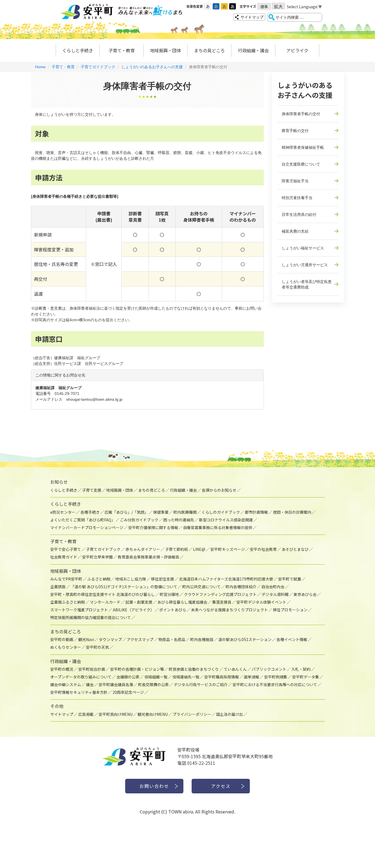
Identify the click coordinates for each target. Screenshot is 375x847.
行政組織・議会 (253, 50)
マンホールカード (105, 602)
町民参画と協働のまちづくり (194, 669)
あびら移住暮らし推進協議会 (182, 602)
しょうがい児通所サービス (305, 265)
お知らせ (59, 482)
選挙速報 (251, 677)
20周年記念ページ (128, 692)
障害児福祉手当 (295, 181)
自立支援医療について (301, 164)
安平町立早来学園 (97, 557)
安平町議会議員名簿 (116, 684)
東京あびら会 (305, 594)
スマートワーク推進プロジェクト (79, 609)
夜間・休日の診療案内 (292, 512)
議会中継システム (65, 684)
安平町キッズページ (227, 549)
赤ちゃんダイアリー (142, 549)
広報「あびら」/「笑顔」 (126, 512)
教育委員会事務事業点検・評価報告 (148, 557)
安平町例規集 (275, 677)
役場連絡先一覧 (185, 677)
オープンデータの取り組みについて (80, 677)
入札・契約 (300, 669)
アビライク (297, 50)
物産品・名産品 (171, 639)
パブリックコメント (269, 669)
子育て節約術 (176, 549)
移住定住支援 (162, 579)
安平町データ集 (305, 677)
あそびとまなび (295, 549)
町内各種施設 (201, 639)
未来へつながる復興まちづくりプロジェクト (229, 609)
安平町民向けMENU (116, 714)
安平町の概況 (61, 669)
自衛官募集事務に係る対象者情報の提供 (217, 527)
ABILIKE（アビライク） (133, 609)
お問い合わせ (154, 786)
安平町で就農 (289, 579)
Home (40, 67)
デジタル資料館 (275, 594)
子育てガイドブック (98, 67)
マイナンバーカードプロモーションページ (86, 527)
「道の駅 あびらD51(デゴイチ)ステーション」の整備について (124, 586)
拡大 (278, 6)
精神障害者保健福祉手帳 (303, 147)
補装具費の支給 (295, 231)
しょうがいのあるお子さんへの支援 (152, 67)
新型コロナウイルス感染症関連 (226, 519)
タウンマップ (110, 639)
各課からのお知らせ (219, 490)
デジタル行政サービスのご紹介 (201, 684)
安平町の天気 (97, 647)
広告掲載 (86, 714)
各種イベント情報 (291, 639)
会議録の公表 (127, 677)
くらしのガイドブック (221, 512)
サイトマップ (252, 17)
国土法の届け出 (229, 714)
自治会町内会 (272, 586)
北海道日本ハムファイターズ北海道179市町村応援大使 (226, 579)
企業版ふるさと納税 (67, 602)
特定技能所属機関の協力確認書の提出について (90, 617)
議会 (90, 684)
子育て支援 (91, 490)
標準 (264, 6)
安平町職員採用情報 (221, 677)
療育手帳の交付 (295, 130)
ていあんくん (235, 669)
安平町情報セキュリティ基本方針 (79, 692)
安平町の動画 (61, 639)
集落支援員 (221, 602)
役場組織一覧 (155, 677)
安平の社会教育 (263, 549)
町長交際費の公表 (153, 684)
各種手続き (90, 512)
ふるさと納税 (98, 579)
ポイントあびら (172, 609)
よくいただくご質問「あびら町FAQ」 (82, 519)
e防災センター (62, 512)
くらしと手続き (77, 50)
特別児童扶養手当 (297, 198)
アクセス (221, 786)
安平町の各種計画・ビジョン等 (137, 669)
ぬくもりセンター (65, 647)
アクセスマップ (140, 639)
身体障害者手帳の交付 (301, 114)
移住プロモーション (290, 609)
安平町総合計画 (91, 669)
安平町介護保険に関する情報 (153, 527)
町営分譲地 (169, 594)
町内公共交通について (201, 586)
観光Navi (86, 639)
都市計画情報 (256, 512)
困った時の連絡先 (178, 519)
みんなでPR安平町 (66, 579)
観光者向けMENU (153, 714)
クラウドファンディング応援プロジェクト (220, 594)
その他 (56, 706)
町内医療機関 (185, 512)
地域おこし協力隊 (130, 579)
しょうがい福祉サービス (303, 248)
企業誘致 (58, 586)
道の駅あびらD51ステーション (245, 639)
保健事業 (161, 512)
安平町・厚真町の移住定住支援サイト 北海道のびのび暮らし (102, 594)
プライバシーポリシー (192, 714)
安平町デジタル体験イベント (261, 602)
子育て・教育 (121, 50)
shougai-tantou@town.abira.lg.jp (94, 399)
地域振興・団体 (165, 50)
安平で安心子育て (65, 549)
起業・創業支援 (138, 602)
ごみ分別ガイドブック (139, 519)
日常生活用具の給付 (299, 214)
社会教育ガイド (63, 557)
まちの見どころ (209, 50)
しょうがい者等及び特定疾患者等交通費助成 (307, 284)
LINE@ (199, 549)
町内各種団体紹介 (241, 586)
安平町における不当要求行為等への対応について (275, 684)
